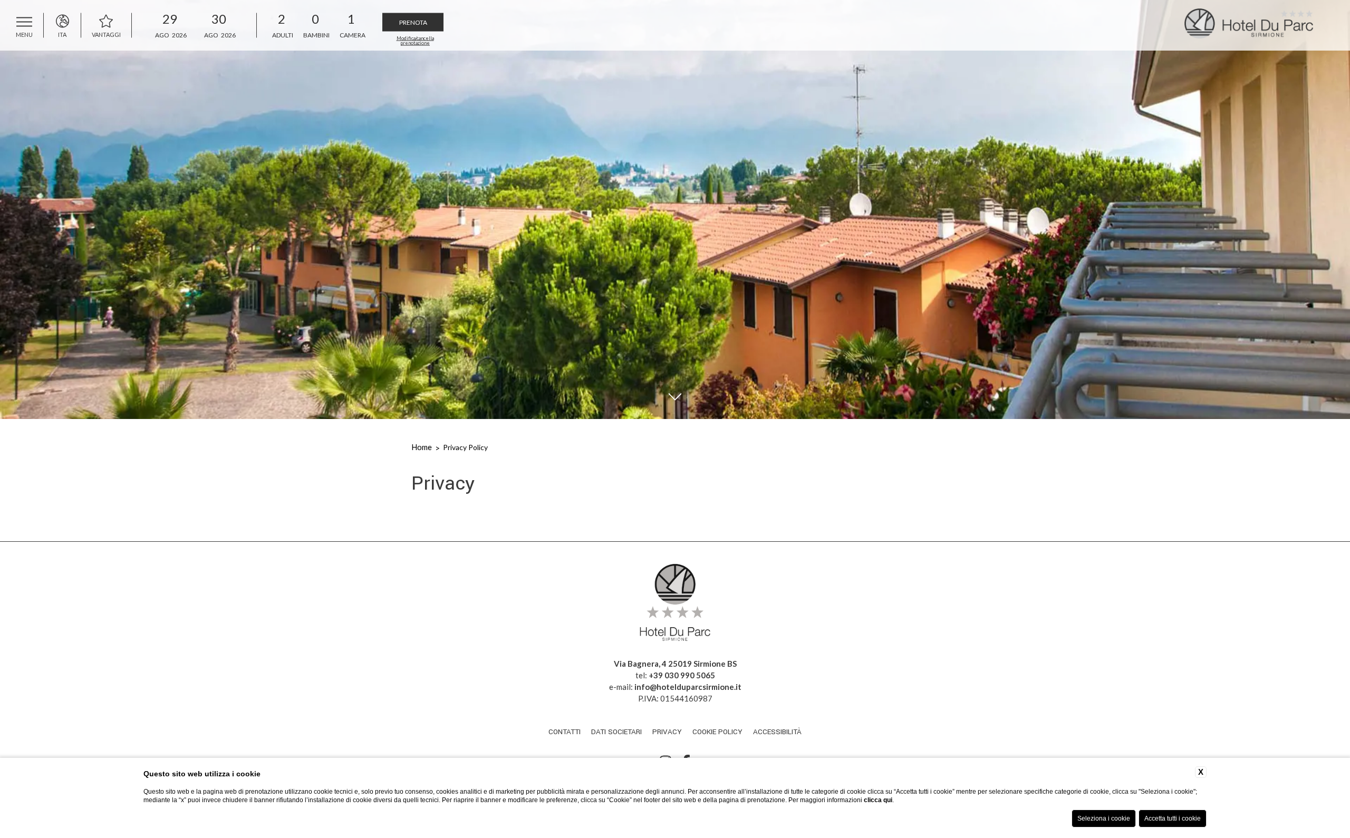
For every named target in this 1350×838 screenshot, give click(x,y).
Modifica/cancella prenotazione (415, 40)
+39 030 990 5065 (682, 675)
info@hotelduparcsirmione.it (687, 686)
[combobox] (281, 25)
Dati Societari (616, 732)
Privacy (667, 732)
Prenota (413, 22)
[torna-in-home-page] (1260, 25)
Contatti (564, 732)
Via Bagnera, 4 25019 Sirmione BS (675, 663)
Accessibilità (777, 732)
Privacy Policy (465, 447)
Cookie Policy (717, 732)
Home (421, 447)
